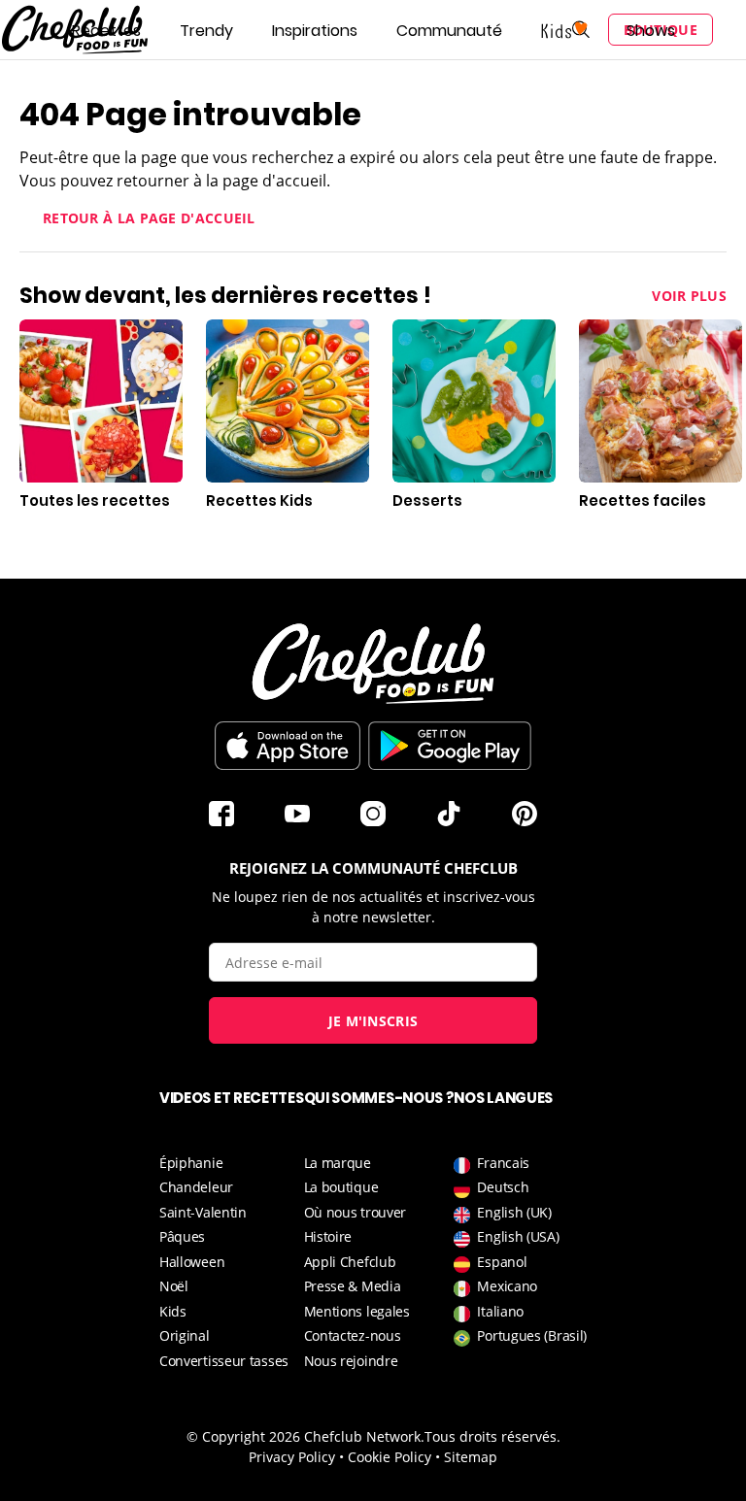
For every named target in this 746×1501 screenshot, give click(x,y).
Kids (172, 1311)
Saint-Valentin (203, 1212)
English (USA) (518, 1236)
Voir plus (689, 295)
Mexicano (507, 1286)
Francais (503, 1162)
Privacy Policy (292, 1457)
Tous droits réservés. (492, 1436)
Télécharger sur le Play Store (449, 745)
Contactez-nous (352, 1335)
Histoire (328, 1236)
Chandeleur (196, 1187)
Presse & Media (352, 1286)
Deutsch (502, 1187)
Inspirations (314, 30)
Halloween (191, 1261)
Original (184, 1335)
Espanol (501, 1261)
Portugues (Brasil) (532, 1335)
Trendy (206, 30)
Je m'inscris (373, 1021)
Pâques (182, 1236)
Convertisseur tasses (223, 1360)
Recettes (106, 30)
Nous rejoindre (351, 1360)
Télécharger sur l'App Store (287, 745)
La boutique (341, 1187)
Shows (651, 30)
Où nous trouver (355, 1212)
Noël (173, 1286)
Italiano (500, 1311)
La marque (337, 1162)
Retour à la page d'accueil (149, 218)
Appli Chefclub (350, 1261)
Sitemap (470, 1457)
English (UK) (514, 1212)
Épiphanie (190, 1162)
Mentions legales (357, 1311)
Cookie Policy (389, 1457)
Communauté (449, 30)
